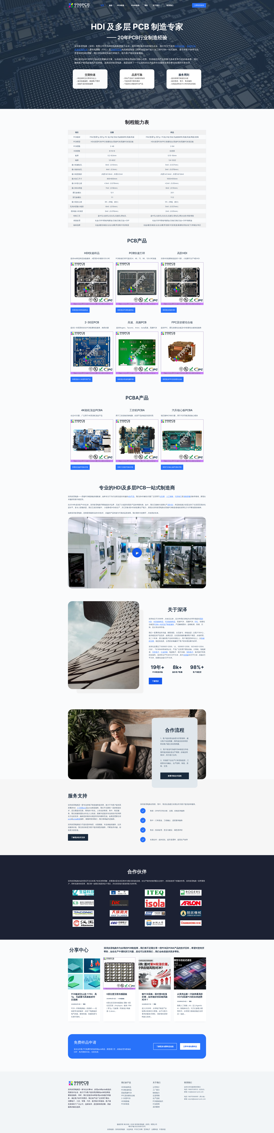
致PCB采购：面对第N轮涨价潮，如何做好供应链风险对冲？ (155, 997)
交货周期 (156, 1095)
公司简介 (156, 1087)
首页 (102, 5)
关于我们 (156, 5)
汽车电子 (178, 496)
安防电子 (189, 652)
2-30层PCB (125, 1098)
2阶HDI (170, 505)
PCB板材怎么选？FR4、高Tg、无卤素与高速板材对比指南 (84, 997)
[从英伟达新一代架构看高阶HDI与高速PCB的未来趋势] (190, 973)
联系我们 (170, 5)
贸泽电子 (147, 1129)
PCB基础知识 (158, 1101)
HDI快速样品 (126, 1087)
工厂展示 (156, 1090)
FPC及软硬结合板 (128, 1095)
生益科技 (130, 1129)
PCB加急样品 (170, 622)
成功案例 (156, 1107)
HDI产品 (131, 496)
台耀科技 (154, 1129)
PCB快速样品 (126, 1090)
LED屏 (162, 496)
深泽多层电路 (121, 1129)
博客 (146, 5)
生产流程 (156, 1098)
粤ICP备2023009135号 (137, 1126)
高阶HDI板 (180, 46)
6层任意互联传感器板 (116, 994)
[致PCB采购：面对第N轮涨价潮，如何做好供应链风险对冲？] (155, 973)
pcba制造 (76, 819)
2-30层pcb (81, 808)
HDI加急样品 (158, 622)
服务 (110, 5)
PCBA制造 (135, 5)
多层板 (185, 655)
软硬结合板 (116, 49)
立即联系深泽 (199, 5)
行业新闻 (156, 1104)
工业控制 (164, 652)
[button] (137, 552)
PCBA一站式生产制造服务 (164, 624)
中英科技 (162, 1129)
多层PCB (191, 46)
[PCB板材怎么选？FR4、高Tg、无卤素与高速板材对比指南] (84, 973)
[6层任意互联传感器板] (119, 973)
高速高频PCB (80, 49)
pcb (69, 819)
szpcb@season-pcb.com (197, 1099)
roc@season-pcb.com (195, 1092)
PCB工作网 (139, 1129)
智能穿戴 (186, 496)
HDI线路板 (121, 998)
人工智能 (169, 496)
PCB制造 (120, 5)
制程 (154, 1093)
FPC (196, 622)
